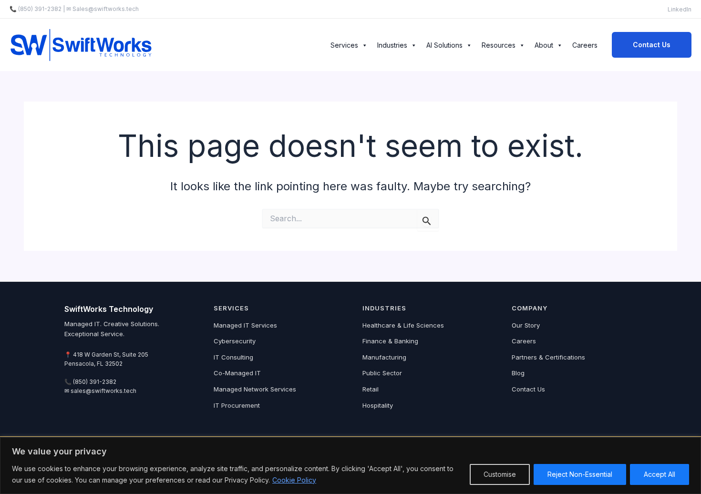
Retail (370, 389)
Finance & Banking (390, 341)
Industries (392, 45)
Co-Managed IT (237, 373)
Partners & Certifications (548, 357)
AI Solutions (444, 45)
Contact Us (528, 389)
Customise (500, 474)
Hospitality (377, 405)
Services (344, 45)
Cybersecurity (235, 341)
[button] (651, 45)
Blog (518, 373)
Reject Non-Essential (579, 474)
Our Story (526, 325)
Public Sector (382, 373)
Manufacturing (384, 357)
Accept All (659, 474)
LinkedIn (679, 9)
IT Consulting (233, 357)
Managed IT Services (245, 325)
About (544, 45)
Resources (498, 45)
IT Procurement (237, 405)
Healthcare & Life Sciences (403, 325)
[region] (350, 465)
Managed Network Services (255, 389)
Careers (585, 45)
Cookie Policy (294, 480)
